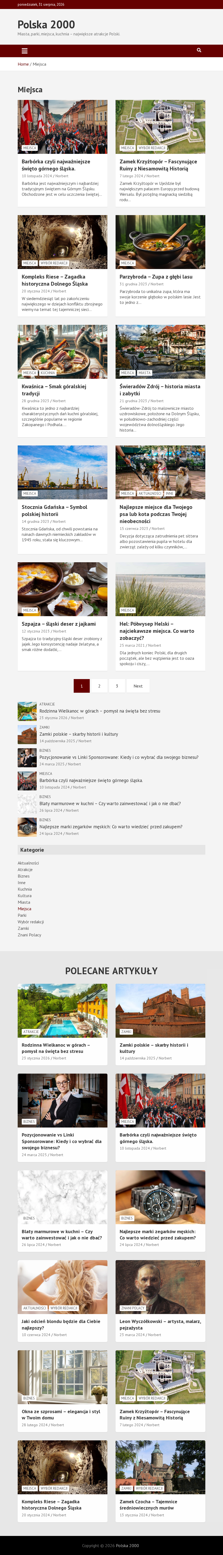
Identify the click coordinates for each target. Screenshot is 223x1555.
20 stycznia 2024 (36, 291)
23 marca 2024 (132, 1334)
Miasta (145, 373)
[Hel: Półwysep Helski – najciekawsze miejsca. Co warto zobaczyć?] (160, 589)
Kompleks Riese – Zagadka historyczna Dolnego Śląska (55, 280)
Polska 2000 (46, 24)
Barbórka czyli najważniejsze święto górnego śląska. (56, 165)
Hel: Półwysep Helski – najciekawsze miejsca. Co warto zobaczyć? (157, 630)
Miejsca (29, 148)
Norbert (61, 175)
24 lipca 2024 (50, 833)
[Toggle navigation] (25, 51)
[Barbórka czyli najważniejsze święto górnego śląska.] (62, 127)
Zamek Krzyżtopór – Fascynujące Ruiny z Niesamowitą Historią (158, 165)
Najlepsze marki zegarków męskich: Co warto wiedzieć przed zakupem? (110, 827)
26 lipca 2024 (50, 810)
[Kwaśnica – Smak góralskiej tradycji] (62, 352)
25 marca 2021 (132, 645)
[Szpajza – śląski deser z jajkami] (62, 589)
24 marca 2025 (51, 764)
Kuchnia (48, 373)
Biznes (45, 750)
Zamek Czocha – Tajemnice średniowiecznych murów (148, 1504)
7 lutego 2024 (131, 175)
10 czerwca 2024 (36, 1334)
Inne (170, 493)
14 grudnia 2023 (35, 521)
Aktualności (150, 493)
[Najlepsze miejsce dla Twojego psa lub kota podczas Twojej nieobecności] (160, 472)
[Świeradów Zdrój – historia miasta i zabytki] (160, 352)
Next (138, 686)
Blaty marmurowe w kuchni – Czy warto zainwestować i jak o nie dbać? (110, 803)
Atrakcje (47, 704)
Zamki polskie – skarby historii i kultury (78, 734)
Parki (22, 915)
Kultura (25, 895)
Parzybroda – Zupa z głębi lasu (156, 276)
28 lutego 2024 (35, 1424)
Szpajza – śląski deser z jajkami (59, 623)
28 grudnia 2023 (35, 400)
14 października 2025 (57, 740)
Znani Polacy (29, 934)
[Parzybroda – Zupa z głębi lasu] (160, 242)
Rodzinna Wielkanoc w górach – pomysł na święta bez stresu (99, 711)
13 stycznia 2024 (134, 1515)
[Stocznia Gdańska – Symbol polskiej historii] (62, 472)
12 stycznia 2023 (36, 631)
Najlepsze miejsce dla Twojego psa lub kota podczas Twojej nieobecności (156, 514)
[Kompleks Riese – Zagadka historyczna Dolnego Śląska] (62, 242)
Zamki (44, 727)
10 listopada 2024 (37, 175)
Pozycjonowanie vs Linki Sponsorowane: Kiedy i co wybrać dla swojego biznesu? (119, 757)
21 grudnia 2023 (133, 400)
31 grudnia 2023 (133, 284)
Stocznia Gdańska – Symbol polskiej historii (54, 510)
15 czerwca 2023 (134, 528)
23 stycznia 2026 (53, 717)
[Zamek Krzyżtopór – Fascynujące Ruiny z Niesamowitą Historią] (160, 127)
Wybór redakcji (152, 148)
